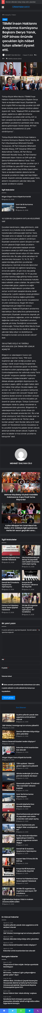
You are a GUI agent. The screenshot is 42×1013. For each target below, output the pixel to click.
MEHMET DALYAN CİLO (12, 55)
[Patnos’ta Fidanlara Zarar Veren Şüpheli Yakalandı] (11, 598)
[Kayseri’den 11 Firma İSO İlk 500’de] (8, 862)
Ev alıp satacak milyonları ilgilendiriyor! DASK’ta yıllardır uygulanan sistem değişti (27, 839)
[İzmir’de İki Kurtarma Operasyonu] (8, 207)
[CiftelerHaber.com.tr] (21, 7)
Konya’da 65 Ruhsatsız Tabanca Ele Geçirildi (30, 584)
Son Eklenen (21, 707)
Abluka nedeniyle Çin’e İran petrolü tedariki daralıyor (27, 774)
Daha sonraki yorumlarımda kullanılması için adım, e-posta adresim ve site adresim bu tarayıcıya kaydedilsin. (21, 688)
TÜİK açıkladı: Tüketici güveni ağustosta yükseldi (27, 764)
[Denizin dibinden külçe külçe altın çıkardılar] (8, 734)
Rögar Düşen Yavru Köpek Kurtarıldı (16, 197)
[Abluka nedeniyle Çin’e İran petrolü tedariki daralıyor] (8, 776)
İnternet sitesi (7, 676)
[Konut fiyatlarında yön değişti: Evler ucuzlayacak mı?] (8, 828)
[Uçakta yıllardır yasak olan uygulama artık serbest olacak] (8, 718)
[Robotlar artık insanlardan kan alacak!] (8, 750)
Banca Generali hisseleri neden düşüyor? (19, 741)
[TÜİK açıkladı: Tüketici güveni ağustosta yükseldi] (8, 766)
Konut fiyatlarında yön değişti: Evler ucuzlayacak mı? (27, 827)
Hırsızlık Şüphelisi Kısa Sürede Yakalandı (11, 558)
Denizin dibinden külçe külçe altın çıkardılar (21, 2)
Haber (14, 15)
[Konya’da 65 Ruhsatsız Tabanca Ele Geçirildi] (31, 575)
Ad (3, 659)
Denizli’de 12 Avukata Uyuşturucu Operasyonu (10, 584)
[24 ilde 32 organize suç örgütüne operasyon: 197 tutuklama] (31, 598)
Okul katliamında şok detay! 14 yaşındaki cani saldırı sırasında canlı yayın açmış (30, 560)
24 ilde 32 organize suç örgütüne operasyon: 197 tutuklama (30, 608)
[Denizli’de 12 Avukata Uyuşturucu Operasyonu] (11, 575)
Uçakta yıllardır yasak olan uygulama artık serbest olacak (27, 717)
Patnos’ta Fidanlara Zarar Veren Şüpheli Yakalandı (10, 607)
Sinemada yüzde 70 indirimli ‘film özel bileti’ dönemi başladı (27, 785)
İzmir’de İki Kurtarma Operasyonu (24, 795)
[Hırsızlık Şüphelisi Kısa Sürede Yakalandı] (11, 550)
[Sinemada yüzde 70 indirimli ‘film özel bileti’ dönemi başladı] (8, 786)
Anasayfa (7, 15)
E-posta (5, 668)
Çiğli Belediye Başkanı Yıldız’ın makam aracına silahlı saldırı (17, 900)
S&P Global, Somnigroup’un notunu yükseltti (20, 725)
